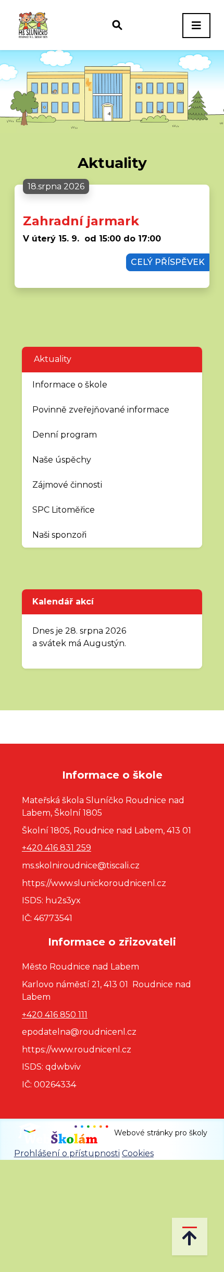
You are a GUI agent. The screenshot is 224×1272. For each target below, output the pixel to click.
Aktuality (52, 359)
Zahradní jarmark (81, 220)
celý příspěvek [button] (168, 262)
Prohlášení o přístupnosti (67, 1153)
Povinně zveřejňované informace (100, 410)
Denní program (64, 435)
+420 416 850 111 (55, 1015)
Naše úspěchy (61, 460)
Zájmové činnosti (67, 485)
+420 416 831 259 (56, 848)
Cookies (138, 1153)
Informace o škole (69, 385)
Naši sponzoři (59, 535)
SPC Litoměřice (63, 510)
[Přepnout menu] (196, 25)
